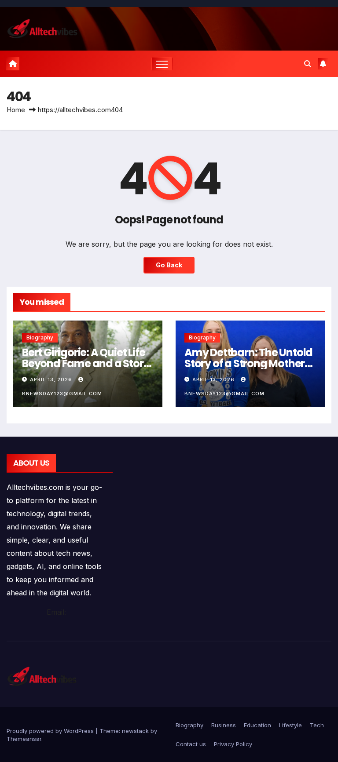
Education (257, 725)
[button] (307, 63)
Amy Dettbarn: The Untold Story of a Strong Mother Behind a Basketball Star (248, 363)
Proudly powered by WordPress (51, 730)
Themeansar (24, 738)
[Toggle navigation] (162, 64)
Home (16, 110)
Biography (39, 337)
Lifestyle (290, 725)
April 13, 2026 (52, 379)
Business (223, 725)
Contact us (191, 743)
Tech (317, 725)
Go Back (169, 265)
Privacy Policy (233, 743)
